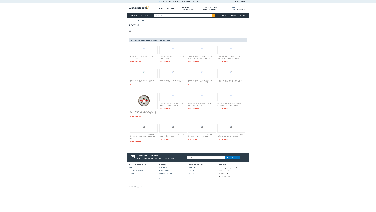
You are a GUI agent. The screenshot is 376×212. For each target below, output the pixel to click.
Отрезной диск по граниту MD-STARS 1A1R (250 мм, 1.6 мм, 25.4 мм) (230, 135)
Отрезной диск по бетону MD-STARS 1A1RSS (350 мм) (142, 57)
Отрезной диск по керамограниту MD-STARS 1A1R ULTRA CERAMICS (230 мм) (143, 112)
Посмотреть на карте (225, 179)
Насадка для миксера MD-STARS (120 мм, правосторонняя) (200, 104)
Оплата (182, 2)
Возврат (188, 2)
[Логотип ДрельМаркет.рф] (139, 7)
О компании (163, 168)
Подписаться (232, 158)
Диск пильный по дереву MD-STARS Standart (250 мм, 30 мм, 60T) (200, 81)
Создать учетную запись (136, 170)
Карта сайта (162, 179)
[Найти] (213, 15)
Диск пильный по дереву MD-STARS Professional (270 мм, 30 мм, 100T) (200, 57)
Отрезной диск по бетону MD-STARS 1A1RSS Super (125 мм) (171, 135)
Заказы (131, 173)
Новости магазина (164, 170)
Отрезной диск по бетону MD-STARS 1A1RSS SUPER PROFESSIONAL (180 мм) (230, 81)
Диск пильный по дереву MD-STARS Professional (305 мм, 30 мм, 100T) (171, 81)
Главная (132, 21)
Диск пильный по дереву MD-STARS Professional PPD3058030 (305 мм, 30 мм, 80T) (143, 136)
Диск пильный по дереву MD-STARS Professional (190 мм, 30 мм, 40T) (229, 57)
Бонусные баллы (166, 2)
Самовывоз (175, 2)
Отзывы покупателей (165, 173)
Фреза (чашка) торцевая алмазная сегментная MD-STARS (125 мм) (229, 104)
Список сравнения (134, 176)
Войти (131, 168)
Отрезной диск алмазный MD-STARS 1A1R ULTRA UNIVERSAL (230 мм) (171, 104)
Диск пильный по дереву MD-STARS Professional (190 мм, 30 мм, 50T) (142, 81)
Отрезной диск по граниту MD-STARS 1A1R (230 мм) (172, 57)
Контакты (195, 2)
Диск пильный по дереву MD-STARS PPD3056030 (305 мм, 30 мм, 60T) (200, 135)
